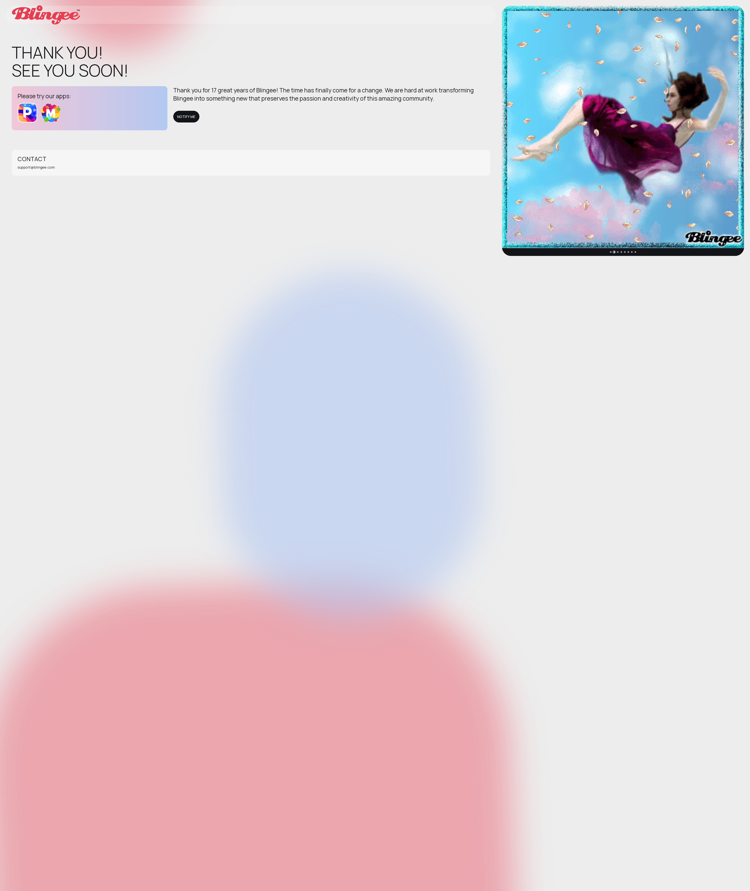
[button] (611, 252)
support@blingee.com (36, 167)
